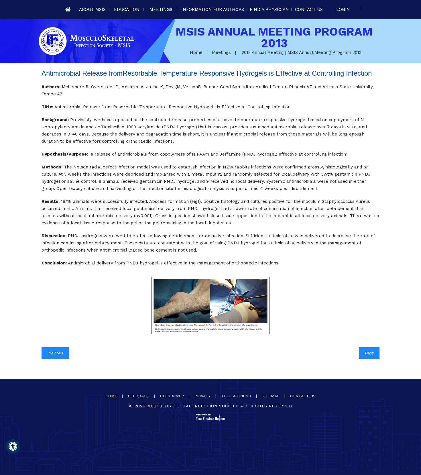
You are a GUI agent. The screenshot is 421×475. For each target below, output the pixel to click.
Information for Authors (212, 9)
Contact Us (309, 9)
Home (68, 9)
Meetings (160, 9)
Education (126, 9)
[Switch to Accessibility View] (13, 446)
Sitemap (271, 396)
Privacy (202, 396)
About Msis (92, 9)
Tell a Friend (236, 396)
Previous (55, 353)
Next (369, 353)
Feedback (138, 396)
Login (343, 9)
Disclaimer (172, 396)
